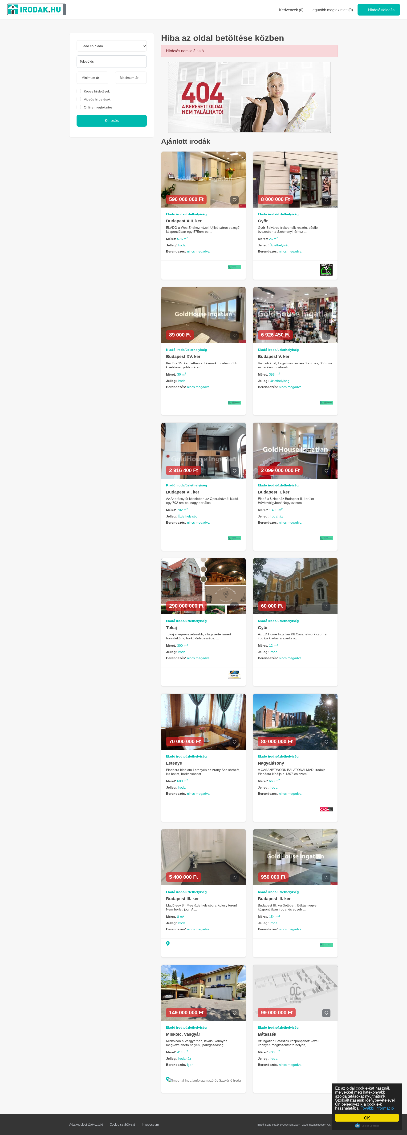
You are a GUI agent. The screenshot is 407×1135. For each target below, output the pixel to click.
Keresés (112, 121)
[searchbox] (112, 61)
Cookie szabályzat (122, 1124)
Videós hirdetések (97, 99)
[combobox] (112, 61)
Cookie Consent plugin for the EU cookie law (367, 1125)
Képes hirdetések (97, 91)
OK (367, 1118)
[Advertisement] (111, 178)
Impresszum (150, 1124)
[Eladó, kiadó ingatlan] (249, 97)
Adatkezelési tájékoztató (86, 1124)
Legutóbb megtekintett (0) (331, 10)
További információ (377, 1108)
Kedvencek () (291, 10)
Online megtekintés (98, 107)
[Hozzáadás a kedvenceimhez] (234, 200)
